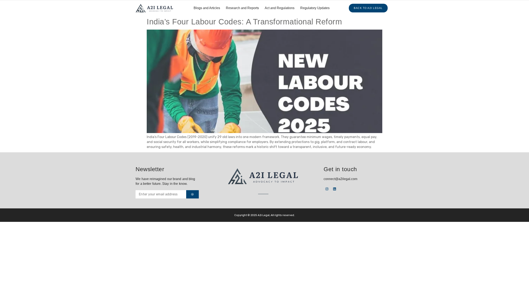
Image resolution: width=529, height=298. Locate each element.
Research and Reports (242, 8)
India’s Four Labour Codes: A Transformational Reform (244, 21)
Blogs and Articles (207, 8)
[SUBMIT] (192, 194)
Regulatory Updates (315, 8)
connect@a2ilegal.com (340, 179)
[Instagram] (327, 189)
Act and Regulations (279, 8)
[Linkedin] (334, 189)
